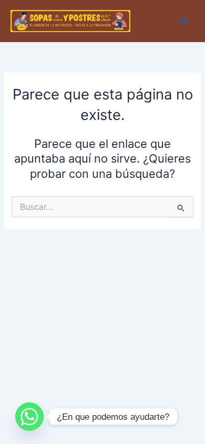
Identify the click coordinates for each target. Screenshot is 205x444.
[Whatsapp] (29, 416)
